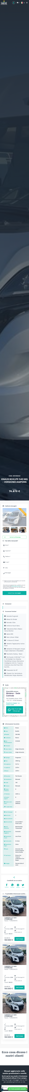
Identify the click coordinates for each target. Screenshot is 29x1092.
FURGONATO (13, 920)
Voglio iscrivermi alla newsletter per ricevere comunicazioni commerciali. (14, 581)
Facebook (7, 887)
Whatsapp (12, 887)
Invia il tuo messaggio (14, 593)
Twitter (23, 887)
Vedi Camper (19, 939)
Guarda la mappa (11, 703)
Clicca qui (16, 711)
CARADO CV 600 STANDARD (10, 918)
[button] (25, 530)
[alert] (2, 1090)
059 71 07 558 (16, 709)
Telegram (18, 887)
